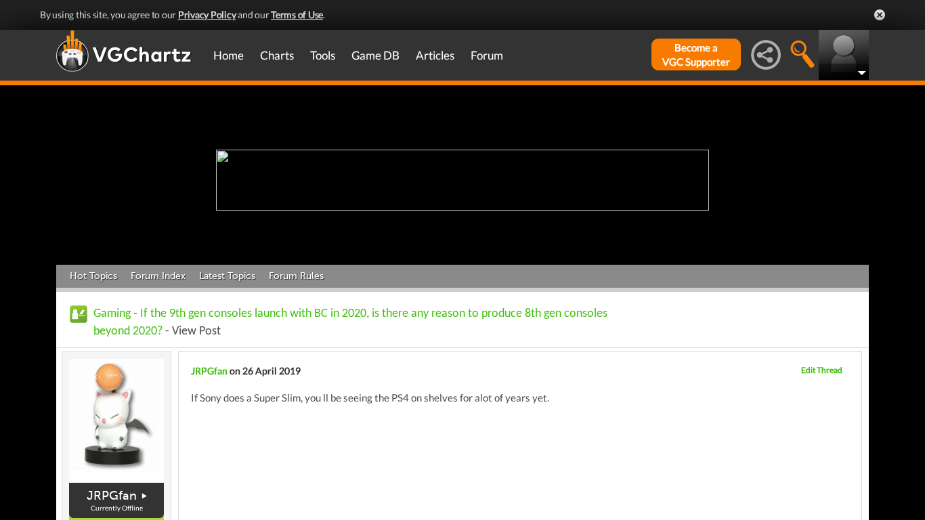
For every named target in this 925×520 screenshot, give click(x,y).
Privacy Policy (207, 14)
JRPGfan (112, 496)
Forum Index (158, 276)
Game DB (375, 55)
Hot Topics (93, 276)
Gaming (112, 313)
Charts (277, 55)
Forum (487, 55)
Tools (322, 55)
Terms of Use (297, 14)
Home (228, 55)
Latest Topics (227, 276)
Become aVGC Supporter (696, 54)
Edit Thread (821, 370)
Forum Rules (296, 276)
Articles (435, 55)
